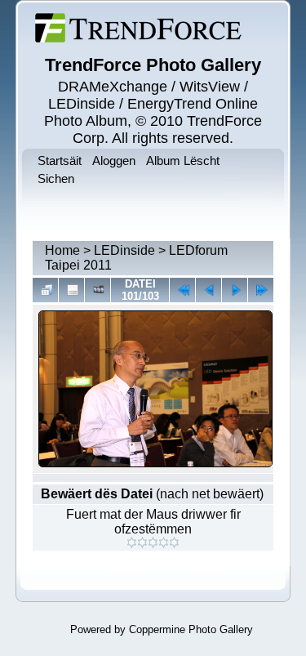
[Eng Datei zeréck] (234, 290)
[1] (131, 542)
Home (62, 250)
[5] (174, 542)
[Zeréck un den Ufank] (182, 290)
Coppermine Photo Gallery (191, 629)
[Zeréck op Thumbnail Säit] (45, 290)
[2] (142, 542)
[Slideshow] (97, 290)
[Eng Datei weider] (208, 290)
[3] (153, 542)
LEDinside (124, 250)
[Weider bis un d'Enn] (260, 290)
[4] (163, 542)
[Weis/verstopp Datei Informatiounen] (71, 290)
